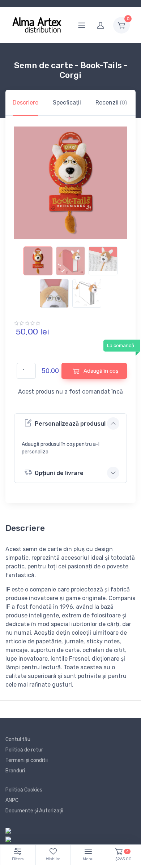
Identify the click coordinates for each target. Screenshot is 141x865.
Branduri (15, 771)
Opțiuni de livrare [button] (59, 473)
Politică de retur (24, 750)
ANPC (11, 800)
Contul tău (17, 739)
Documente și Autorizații (34, 811)
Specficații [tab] (67, 102)
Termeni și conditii (26, 760)
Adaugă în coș (100, 371)
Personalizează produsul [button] (70, 423)
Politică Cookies (23, 790)
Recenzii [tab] (111, 102)
